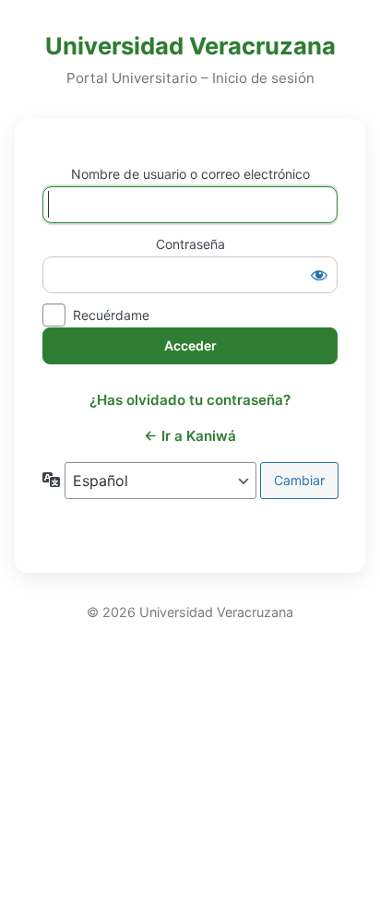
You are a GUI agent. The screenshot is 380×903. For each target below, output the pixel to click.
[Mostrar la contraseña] (319, 274)
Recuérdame (111, 315)
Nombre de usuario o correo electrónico (190, 174)
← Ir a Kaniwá (190, 436)
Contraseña (190, 244)
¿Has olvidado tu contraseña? (190, 400)
